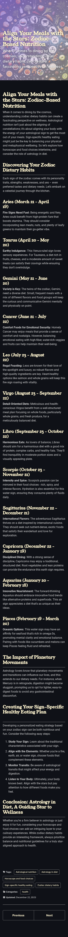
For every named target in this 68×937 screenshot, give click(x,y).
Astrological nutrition (26, 872)
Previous (18, 915)
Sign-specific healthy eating (18, 885)
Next (49, 915)
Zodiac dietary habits (48, 885)
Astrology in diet (49, 872)
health (25, 891)
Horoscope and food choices (19, 878)
